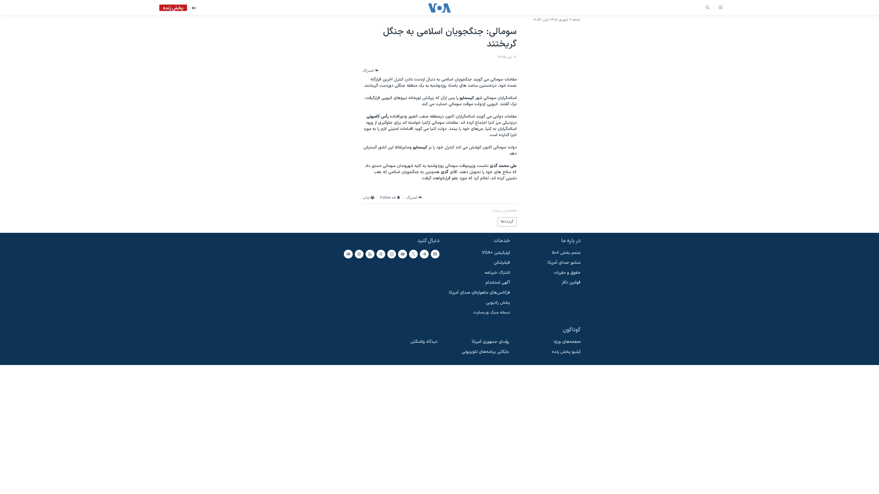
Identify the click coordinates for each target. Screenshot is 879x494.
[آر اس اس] (370, 254)
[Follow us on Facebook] (435, 254)
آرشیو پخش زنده (566, 352)
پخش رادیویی (498, 302)
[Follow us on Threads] (381, 254)
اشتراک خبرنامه (497, 272)
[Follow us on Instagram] (391, 254)
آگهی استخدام (498, 282)
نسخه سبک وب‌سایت (491, 312)
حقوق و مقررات (567, 272)
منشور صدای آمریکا (564, 263)
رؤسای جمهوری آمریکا (490, 342)
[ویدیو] (194, 8)
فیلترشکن (502, 263)
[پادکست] (359, 254)
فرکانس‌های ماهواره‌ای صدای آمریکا (479, 293)
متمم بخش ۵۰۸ (566, 253)
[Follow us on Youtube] (402, 254)
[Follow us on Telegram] (424, 254)
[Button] (371, 70)
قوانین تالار (571, 282)
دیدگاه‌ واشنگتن (423, 342)
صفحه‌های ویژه (567, 342)
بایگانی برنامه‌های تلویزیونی (485, 352)
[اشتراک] (348, 254)
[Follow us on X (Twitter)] (413, 254)
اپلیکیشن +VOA (496, 253)
